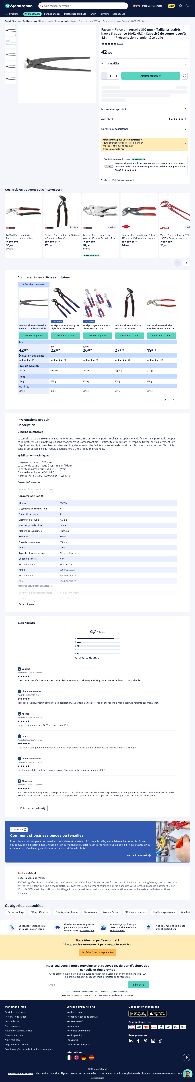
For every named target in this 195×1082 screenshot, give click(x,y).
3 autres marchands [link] (125, 180)
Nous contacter (13, 1025)
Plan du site (42, 1073)
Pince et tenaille (46, 21)
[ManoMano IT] (69, 1057)
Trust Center (105, 1073)
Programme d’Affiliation (17, 1044)
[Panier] (188, 5)
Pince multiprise (62, 21)
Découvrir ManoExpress (79, 1044)
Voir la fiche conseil (137, 855)
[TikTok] (160, 1040)
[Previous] (165, 400)
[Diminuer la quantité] (104, 76)
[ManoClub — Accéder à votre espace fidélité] (172, 5)
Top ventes (72, 1039)
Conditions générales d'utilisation (132, 1073)
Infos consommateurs (163, 1073)
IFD (112, 180)
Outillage (17, 21)
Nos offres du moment (78, 1030)
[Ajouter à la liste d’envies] (185, 76)
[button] (144, 165)
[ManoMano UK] (76, 1057)
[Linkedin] (130, 1040)
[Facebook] (138, 1040)
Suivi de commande (15, 1012)
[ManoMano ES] (91, 1057)
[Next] (173, 400)
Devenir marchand (14, 1035)
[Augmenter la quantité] (117, 76)
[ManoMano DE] (83, 1057)
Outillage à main (30, 21)
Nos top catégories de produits (83, 1016)
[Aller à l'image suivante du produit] (90, 64)
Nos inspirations (75, 1035)
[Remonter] (186, 1057)
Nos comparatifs (75, 1021)
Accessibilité (97, 1077)
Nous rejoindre (13, 1039)
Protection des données (83, 1073)
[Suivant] (186, 263)
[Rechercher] (42, 6)
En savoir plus (127, 995)
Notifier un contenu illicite (18, 1030)
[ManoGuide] (188, 1074)
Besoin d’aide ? (12, 1021)
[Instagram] (153, 1040)
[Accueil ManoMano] (19, 5)
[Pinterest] (145, 1040)
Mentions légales (59, 1073)
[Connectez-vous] (180, 5)
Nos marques (73, 1025)
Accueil (8, 21)
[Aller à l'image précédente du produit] (24, 64)
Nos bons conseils (76, 1012)
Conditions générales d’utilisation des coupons (29, 1049)
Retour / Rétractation (16, 1016)
